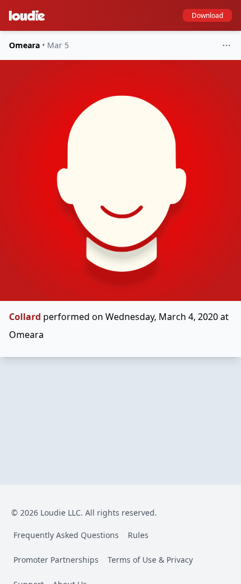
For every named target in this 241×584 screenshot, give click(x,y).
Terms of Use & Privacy (150, 559)
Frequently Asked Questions (66, 535)
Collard (25, 316)
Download (207, 15)
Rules (138, 535)
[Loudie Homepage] (29, 15)
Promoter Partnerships (56, 559)
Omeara (24, 45)
